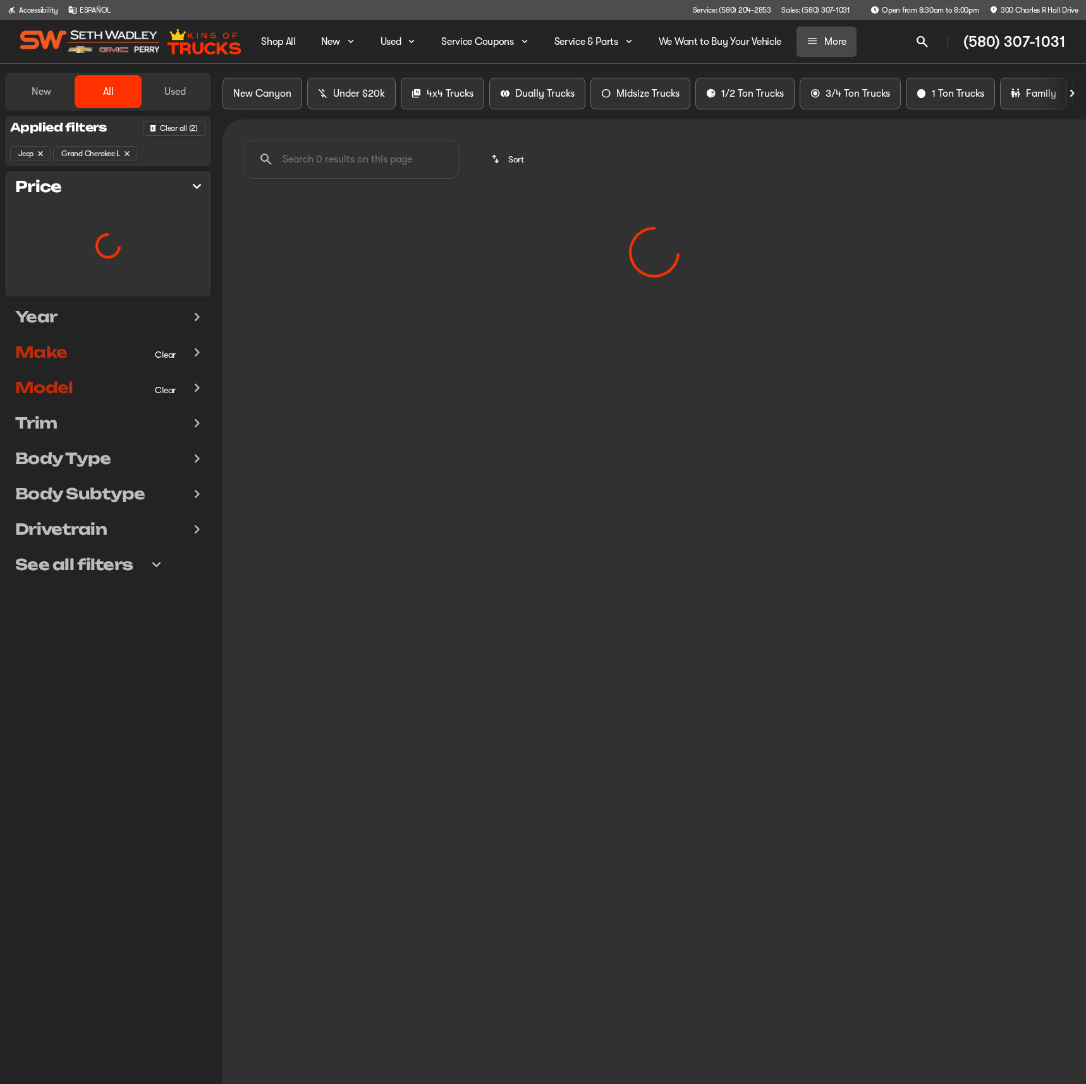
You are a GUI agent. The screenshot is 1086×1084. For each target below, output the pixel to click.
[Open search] (922, 42)
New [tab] (41, 91)
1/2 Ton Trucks (752, 93)
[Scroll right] (1072, 93)
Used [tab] (175, 91)
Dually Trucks (545, 93)
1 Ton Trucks (958, 93)
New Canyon (262, 93)
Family (1041, 93)
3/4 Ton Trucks (858, 93)
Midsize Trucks (648, 93)
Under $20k (359, 93)
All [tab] (108, 91)
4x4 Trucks (450, 93)
